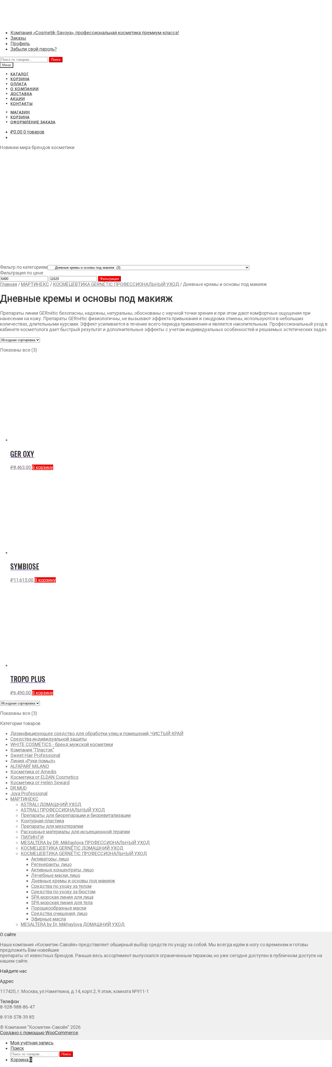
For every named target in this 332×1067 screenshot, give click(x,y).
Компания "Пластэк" (32, 750)
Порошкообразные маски (58, 908)
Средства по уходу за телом (61, 886)
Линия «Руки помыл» (32, 760)
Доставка (21, 93)
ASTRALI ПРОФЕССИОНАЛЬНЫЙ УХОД (63, 810)
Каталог (19, 73)
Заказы (18, 38)
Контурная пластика (42, 820)
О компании (24, 88)
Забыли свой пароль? (33, 49)
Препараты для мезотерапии (52, 826)
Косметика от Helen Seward (40, 782)
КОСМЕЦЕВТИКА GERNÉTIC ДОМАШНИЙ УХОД (72, 848)
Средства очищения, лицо (59, 913)
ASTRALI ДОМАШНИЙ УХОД (51, 804)
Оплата (18, 83)
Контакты (21, 103)
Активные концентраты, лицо (62, 870)
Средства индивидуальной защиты (48, 739)
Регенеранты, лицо (51, 864)
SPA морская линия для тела (62, 902)
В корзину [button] (42, 467)
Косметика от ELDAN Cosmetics (44, 777)
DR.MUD (18, 788)
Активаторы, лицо (50, 859)
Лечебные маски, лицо (55, 875)
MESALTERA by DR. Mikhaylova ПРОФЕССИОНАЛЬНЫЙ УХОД (85, 842)
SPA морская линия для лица (62, 897)
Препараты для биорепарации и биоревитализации (76, 815)
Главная (8, 284)
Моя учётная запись (31, 1042)
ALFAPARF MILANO (29, 766)
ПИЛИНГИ (32, 837)
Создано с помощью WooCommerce (39, 1032)
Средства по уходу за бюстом (63, 891)
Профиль (20, 43)
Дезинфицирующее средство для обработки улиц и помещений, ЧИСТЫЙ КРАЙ (96, 733)
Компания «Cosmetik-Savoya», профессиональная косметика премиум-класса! (94, 32)
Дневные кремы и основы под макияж (73, 880)
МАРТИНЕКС (35, 284)
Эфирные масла (48, 919)
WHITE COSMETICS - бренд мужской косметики (61, 744)
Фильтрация (109, 279)
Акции (17, 98)
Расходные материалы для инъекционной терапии (75, 831)
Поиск (55, 60)
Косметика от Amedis (33, 771)
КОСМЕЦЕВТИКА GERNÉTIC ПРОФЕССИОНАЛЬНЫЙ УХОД (116, 284)
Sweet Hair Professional (35, 755)
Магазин (20, 112)
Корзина (20, 78)
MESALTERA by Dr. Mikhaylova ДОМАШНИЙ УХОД (73, 924)
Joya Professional (28, 793)
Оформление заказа (33, 121)
